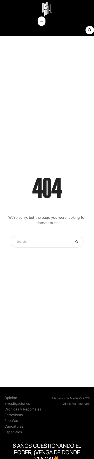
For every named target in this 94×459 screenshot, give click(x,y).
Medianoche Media (65, 398)
